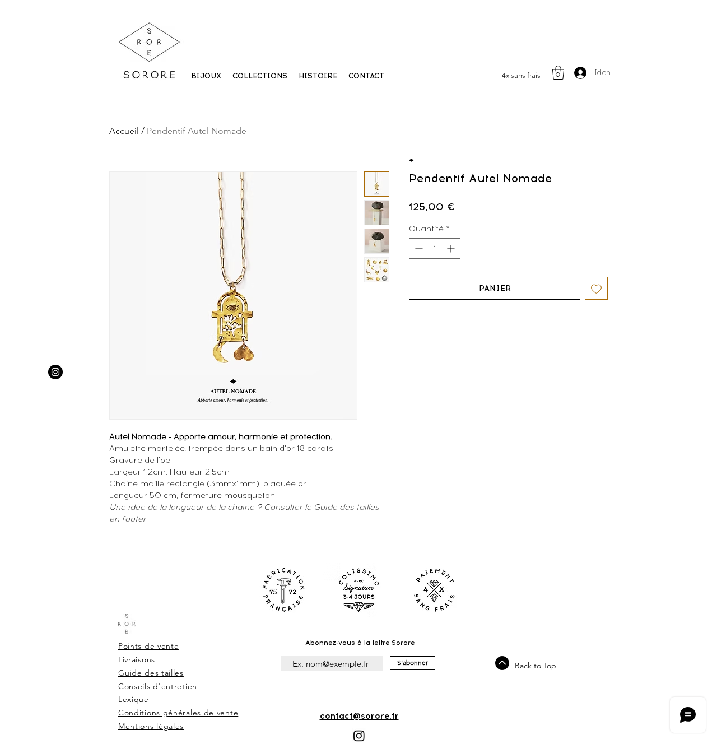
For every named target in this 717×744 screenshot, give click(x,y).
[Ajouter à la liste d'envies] (596, 288)
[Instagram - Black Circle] (55, 372)
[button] (260, 76)
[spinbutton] (435, 248)
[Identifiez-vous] (579, 72)
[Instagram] (359, 735)
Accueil (124, 130)
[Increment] (452, 248)
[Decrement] (418, 248)
